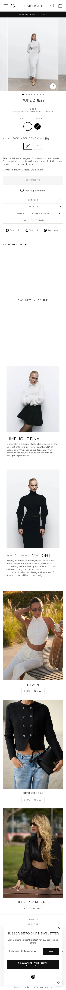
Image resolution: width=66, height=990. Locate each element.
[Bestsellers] (33, 744)
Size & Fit (33, 207)
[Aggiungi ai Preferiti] (7, 253)
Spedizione (32, 111)
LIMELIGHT (33, 6)
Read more (32, 908)
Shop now (33, 691)
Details (33, 200)
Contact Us (33, 924)
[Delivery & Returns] (33, 853)
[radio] (27, 126)
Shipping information (33, 213)
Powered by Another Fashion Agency (33, 987)
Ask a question (33, 220)
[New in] (33, 635)
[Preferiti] (13, 6)
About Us (33, 919)
